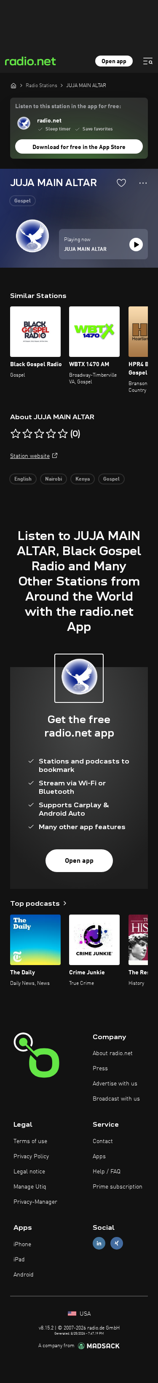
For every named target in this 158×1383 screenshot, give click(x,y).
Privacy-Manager (35, 1202)
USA (84, 1314)
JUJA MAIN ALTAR (85, 249)
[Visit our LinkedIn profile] (99, 1243)
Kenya (82, 479)
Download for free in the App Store (79, 147)
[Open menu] (148, 61)
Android (23, 1275)
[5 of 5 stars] (63, 434)
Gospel (22, 201)
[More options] (143, 183)
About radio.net (113, 1053)
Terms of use (30, 1141)
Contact (103, 1141)
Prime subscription (117, 1187)
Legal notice (29, 1172)
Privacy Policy (31, 1157)
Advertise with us (115, 1084)
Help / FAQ (107, 1172)
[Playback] (136, 244)
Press (100, 1069)
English (23, 479)
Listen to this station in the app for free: (68, 106)
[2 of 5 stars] (27, 434)
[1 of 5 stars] (15, 434)
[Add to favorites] (121, 182)
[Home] (13, 85)
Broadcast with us (116, 1099)
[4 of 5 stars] (51, 434)
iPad (19, 1260)
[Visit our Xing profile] (116, 1243)
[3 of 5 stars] (39, 434)
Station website (30, 456)
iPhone (22, 1244)
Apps (99, 1157)
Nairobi (53, 479)
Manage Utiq (29, 1187)
